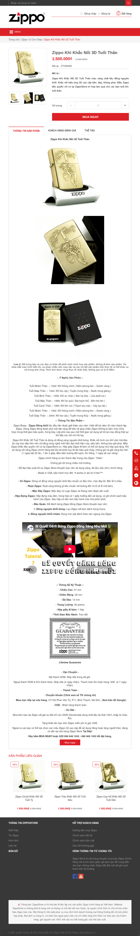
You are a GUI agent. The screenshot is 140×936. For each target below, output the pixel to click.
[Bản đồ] (136, 468)
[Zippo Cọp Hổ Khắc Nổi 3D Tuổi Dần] (111, 777)
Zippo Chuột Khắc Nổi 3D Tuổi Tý (29, 798)
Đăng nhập (90, 13)
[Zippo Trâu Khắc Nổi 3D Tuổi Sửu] (70, 777)
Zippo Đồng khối (38, 425)
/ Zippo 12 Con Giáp (31, 39)
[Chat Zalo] (136, 483)
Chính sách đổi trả (82, 835)
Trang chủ (14, 39)
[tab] (26, 131)
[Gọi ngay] (136, 453)
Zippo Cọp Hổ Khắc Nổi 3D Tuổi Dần (111, 798)
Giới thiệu (14, 830)
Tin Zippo (14, 835)
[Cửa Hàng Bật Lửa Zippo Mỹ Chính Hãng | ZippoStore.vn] (27, 18)
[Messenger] (136, 475)
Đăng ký (105, 13)
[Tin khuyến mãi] (136, 460)
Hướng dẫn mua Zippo (85, 830)
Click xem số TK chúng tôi (79, 695)
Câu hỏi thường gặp (83, 845)
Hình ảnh (13, 840)
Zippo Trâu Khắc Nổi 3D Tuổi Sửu (70, 798)
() (113, 700)
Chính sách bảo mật (83, 840)
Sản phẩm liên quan (25, 755)
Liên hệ (13, 845)
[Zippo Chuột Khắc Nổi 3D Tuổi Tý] (29, 777)
